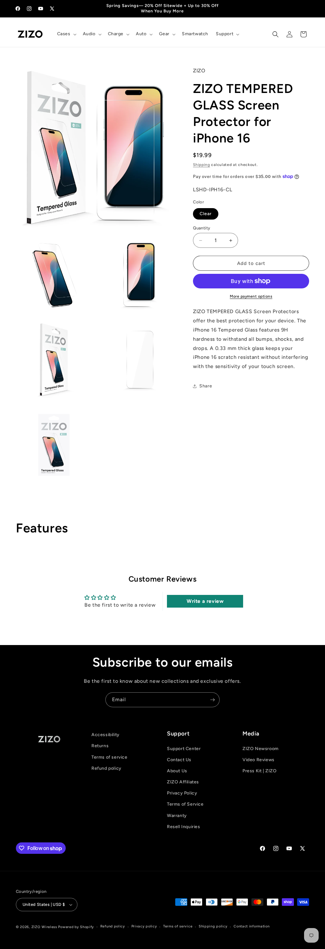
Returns (100, 745)
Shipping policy (213, 926)
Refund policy (106, 768)
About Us (177, 771)
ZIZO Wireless (44, 927)
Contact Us (179, 759)
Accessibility (105, 734)
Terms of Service (185, 804)
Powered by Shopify (76, 927)
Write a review (205, 601)
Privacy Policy (182, 793)
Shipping (201, 164)
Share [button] (205, 386)
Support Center (184, 748)
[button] (66, 34)
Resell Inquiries (183, 826)
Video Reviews (258, 759)
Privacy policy (144, 926)
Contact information (251, 926)
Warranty (177, 815)
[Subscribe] (212, 699)
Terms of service (109, 757)
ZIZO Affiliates (183, 782)
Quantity (201, 228)
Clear (206, 213)
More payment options (251, 296)
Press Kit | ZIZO (259, 771)
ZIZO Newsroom (260, 748)
